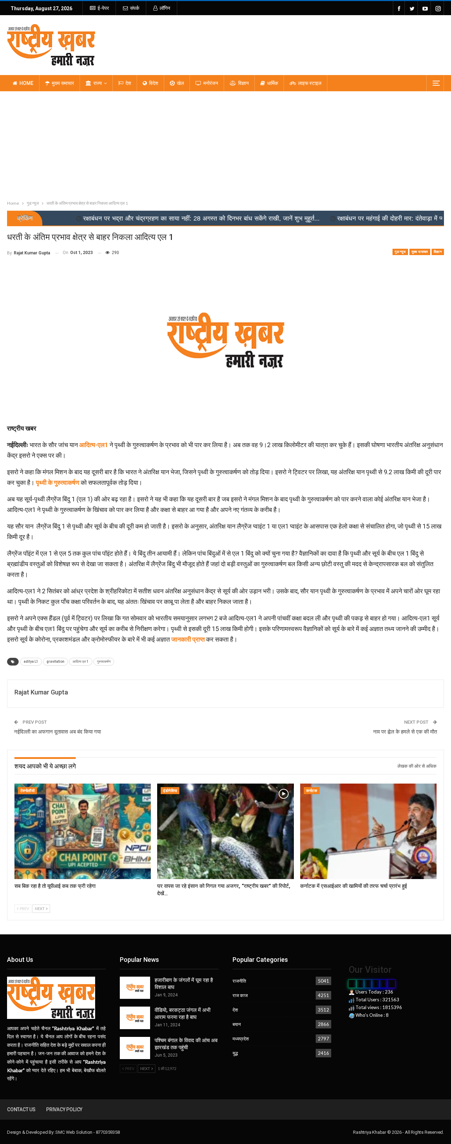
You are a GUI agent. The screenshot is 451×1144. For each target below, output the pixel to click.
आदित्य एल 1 (81, 661)
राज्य (97, 83)
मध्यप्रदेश (241, 1038)
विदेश (153, 83)
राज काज (240, 995)
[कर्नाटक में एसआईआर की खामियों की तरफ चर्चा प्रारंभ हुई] (368, 831)
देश (128, 83)
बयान (237, 1024)
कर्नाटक (311, 791)
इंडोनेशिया (170, 791)
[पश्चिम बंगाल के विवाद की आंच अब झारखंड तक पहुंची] (135, 1048)
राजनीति (239, 981)
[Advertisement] (225, 144)
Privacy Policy (64, 1109)
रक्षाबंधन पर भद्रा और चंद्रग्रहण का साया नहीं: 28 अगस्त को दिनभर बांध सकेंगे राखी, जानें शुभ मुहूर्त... (137, 218)
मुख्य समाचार (63, 83)
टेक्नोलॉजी (27, 791)
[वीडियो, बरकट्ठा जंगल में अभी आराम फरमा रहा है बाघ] (135, 1018)
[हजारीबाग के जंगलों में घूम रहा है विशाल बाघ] (135, 988)
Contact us (21, 1109)
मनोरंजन (210, 83)
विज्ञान (243, 83)
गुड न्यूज (400, 252)
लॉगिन (165, 8)
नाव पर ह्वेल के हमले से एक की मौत (405, 732)
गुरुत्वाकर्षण (104, 661)
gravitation (55, 661)
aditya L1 (31, 661)
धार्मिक (272, 83)
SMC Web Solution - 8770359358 (87, 1132)
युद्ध (235, 1053)
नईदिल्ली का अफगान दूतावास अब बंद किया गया (57, 732)
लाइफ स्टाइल (309, 83)
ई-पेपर (103, 8)
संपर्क (134, 8)
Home (26, 83)
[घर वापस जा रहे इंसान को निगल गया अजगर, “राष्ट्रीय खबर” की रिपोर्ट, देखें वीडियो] (225, 831)
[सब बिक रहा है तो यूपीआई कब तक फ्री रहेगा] (82, 831)
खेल (180, 83)
